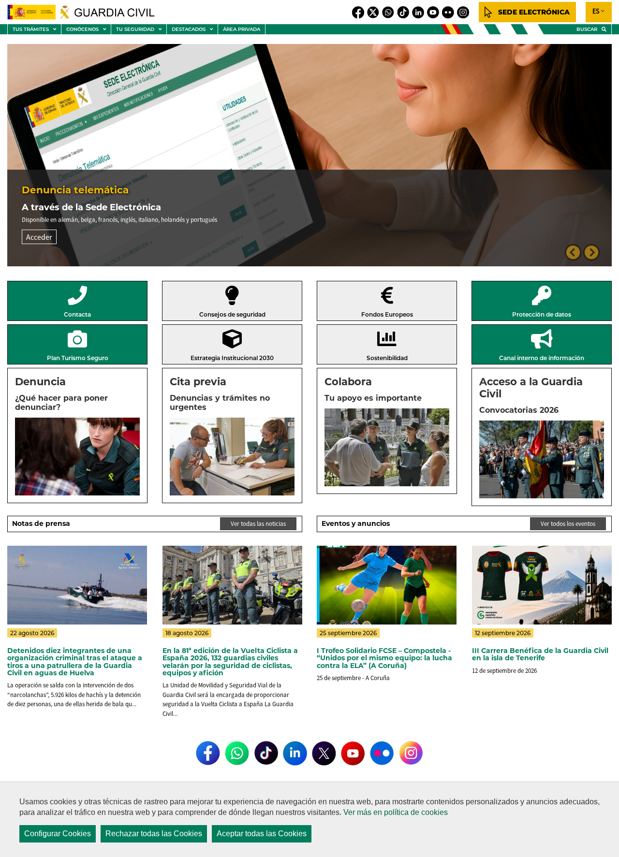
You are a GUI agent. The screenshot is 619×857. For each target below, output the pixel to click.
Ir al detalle (77, 662)
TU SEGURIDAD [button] (141, 30)
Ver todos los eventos (568, 524)
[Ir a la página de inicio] (86, 12)
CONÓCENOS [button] (88, 30)
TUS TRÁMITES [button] (37, 30)
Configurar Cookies (57, 833)
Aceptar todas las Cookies (262, 833)
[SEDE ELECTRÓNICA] (527, 12)
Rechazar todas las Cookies (153, 833)
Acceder (39, 237)
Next (591, 252)
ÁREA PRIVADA (241, 29)
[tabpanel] (309, 155)
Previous (573, 252)
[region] (309, 819)
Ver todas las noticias (258, 524)
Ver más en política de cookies (395, 812)
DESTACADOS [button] (195, 30)
